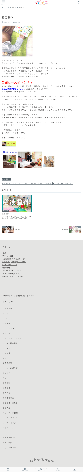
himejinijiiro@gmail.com (14, 262)
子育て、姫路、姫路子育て (64, 183)
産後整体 (7, 179)
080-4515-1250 (9, 265)
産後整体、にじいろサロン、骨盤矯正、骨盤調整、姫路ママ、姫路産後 (27, 183)
